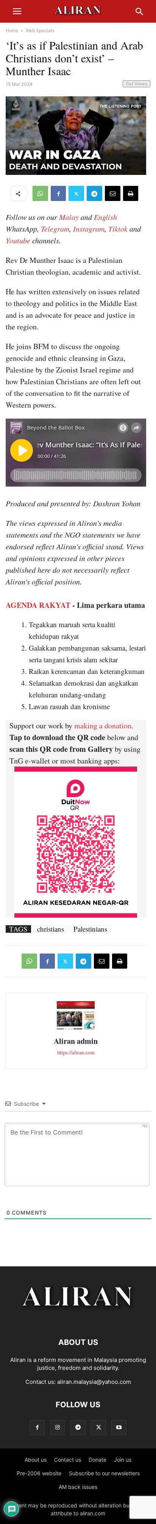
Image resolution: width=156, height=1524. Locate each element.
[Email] (112, 193)
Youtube (18, 240)
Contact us (67, 1459)
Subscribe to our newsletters (104, 1473)
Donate (97, 1459)
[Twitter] (76, 193)
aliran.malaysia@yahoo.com (94, 1381)
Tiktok (118, 228)
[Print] (130, 193)
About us (36, 1459)
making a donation (102, 725)
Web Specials (40, 30)
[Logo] (78, 1319)
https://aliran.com (76, 1052)
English (105, 217)
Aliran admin (76, 1041)
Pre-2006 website (39, 1473)
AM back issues (78, 1487)
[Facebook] (58, 193)
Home (12, 30)
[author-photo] (76, 1028)
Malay (69, 217)
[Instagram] (57, 1427)
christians (50, 929)
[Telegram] (94, 193)
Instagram (89, 228)
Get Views (136, 84)
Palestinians (90, 929)
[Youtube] (118, 1427)
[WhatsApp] (40, 193)
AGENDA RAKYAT (38, 605)
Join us (122, 1459)
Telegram (55, 228)
